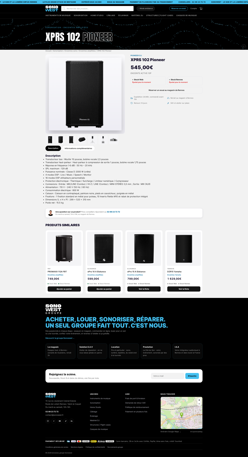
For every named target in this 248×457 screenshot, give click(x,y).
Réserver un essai (178, 8)
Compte (193, 8)
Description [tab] (53, 148)
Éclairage (123, 15)
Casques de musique (186, 15)
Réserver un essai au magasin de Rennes (166, 90)
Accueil (48, 51)
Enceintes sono (71, 51)
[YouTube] (59, 421)
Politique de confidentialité (95, 447)
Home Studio (97, 15)
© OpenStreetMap (196, 432)
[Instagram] (47, 421)
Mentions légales (77, 447)
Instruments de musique (58, 15)
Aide (127, 394)
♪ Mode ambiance (146, 8)
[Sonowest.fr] (51, 8)
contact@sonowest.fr (54, 415)
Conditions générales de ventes (56, 447)
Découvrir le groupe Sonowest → (60, 338)
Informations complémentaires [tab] (78, 148)
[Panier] (201, 8)
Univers (94, 394)
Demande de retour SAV (135, 403)
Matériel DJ (137, 15)
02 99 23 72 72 (113, 212)
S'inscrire (192, 376)
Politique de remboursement (137, 407)
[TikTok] (65, 421)
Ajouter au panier (64, 289)
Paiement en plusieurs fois (136, 411)
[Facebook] (53, 421)
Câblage (111, 15)
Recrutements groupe (115, 447)
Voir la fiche (144, 289)
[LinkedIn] (71, 421)
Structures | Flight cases (159, 15)
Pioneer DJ (136, 55)
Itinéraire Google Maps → (171, 432)
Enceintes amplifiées (87, 51)
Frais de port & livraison (135, 398)
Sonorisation (81, 15)
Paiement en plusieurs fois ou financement (151, 2)
